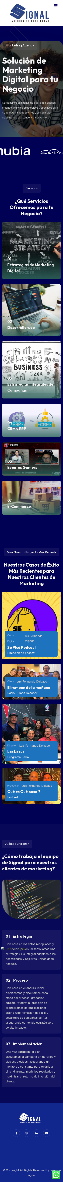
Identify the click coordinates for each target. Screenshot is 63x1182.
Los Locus (15, 751)
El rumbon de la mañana (28, 687)
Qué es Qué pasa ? (23, 791)
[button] (55, 6)
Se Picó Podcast (21, 647)
